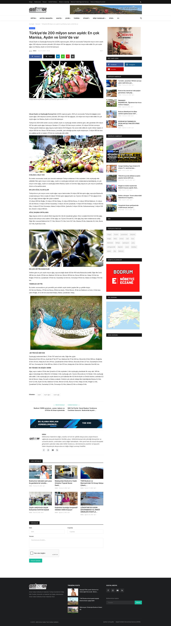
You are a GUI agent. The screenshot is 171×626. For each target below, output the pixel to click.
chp (115, 251)
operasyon (126, 243)
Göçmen (132, 234)
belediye (133, 247)
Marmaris (110, 243)
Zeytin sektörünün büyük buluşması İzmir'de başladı (39, 508)
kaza (132, 239)
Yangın (109, 234)
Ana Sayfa (31, 24)
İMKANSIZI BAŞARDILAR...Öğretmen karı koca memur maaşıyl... (129, 102)
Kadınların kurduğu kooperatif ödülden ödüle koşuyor (66, 508)
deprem (120, 247)
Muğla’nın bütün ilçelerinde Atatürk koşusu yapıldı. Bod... (128, 187)
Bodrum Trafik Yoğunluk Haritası (80, 2)
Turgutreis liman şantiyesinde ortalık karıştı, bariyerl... (128, 206)
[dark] (141, 1)
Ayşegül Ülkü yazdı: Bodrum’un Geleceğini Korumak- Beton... (89, 591)
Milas (115, 239)
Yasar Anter (121, 180)
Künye (30, 2)
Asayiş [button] (58, 18)
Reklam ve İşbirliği (64, 2)
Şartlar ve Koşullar (108, 622)
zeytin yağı (56, 395)
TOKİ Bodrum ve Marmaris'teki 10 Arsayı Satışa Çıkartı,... (92, 483)
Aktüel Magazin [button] (46, 18)
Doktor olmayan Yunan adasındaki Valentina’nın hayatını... (130, 196)
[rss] (122, 590)
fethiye (118, 243)
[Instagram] (113, 590)
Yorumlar (34, 523)
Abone (138, 602)
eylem (109, 251)
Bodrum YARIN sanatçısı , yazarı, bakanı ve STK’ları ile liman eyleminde (49, 409)
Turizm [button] (76, 18)
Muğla (109, 239)
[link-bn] (106, 9)
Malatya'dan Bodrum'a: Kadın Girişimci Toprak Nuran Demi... (66, 483)
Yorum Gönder (35, 561)
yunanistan (124, 234)
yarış (133, 243)
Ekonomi (38, 24)
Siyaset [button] (86, 18)
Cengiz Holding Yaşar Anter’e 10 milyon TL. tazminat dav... (129, 167)
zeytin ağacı (47, 395)
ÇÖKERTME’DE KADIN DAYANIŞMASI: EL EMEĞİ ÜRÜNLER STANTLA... (90, 509)
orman (122, 239)
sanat (127, 247)
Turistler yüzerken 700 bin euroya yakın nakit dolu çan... (129, 82)
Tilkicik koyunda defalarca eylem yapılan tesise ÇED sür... (129, 177)
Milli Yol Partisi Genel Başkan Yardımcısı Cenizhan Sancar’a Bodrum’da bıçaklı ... (82, 409)
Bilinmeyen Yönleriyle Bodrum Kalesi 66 (91, 608)
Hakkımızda (37, 2)
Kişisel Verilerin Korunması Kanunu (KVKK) (128, 622)
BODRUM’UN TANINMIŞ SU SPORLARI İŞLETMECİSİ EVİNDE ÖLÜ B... (129, 123)
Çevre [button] (67, 18)
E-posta (70, 528)
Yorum (31, 536)
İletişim (45, 2)
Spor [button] (111, 18)
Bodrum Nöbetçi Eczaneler (98, 2)
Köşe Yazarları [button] (99, 18)
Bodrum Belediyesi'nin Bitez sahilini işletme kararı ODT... (127, 112)
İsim (30, 528)
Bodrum (121, 251)
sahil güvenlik (111, 247)
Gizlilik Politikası (52, 2)
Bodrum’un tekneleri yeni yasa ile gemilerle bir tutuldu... (40, 482)
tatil (127, 239)
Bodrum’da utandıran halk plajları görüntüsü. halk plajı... (129, 92)
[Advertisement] (66, 106)
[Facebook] (108, 590)
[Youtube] (117, 590)
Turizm (116, 234)
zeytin (39, 395)
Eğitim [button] (33, 18)
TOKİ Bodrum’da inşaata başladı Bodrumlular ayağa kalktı (89, 599)
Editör (34, 51)
